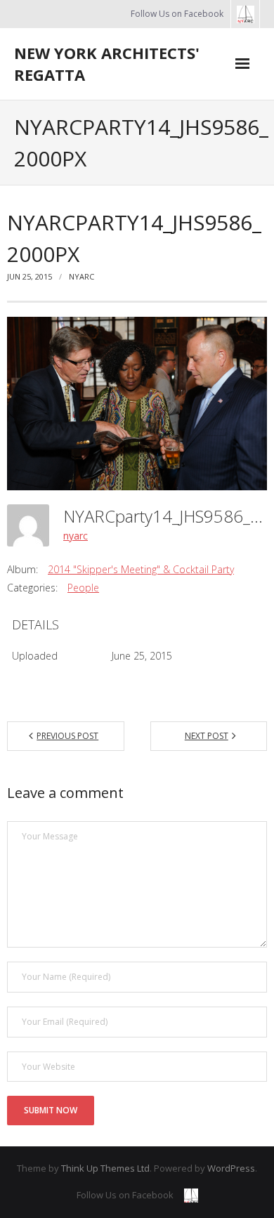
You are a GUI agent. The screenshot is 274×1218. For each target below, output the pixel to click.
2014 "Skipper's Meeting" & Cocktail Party (141, 569)
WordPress (231, 1168)
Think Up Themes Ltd (105, 1168)
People (83, 587)
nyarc (81, 276)
